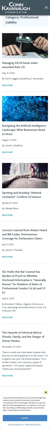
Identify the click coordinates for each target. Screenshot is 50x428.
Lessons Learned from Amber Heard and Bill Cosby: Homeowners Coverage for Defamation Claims (24, 259)
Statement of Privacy (33, 424)
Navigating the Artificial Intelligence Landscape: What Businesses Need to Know (24, 130)
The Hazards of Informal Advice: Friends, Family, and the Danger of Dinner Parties (23, 362)
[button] (45, 392)
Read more (7, 85)
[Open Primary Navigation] (46, 7)
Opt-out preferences (15, 424)
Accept (25, 418)
